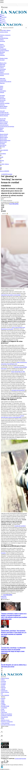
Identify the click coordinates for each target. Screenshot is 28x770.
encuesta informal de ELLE (18, 390)
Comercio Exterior (4, 50)
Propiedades (3, 49)
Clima (1, 36)
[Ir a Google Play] (5, 744)
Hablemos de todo (4, 74)
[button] (14, 98)
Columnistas (3, 80)
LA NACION (4, 174)
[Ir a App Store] (5, 747)
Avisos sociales (3, 123)
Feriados (2, 101)
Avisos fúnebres (4, 122)
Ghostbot (3, 553)
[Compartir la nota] (2, 207)
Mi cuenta (4, 23)
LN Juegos (2, 95)
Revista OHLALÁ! (4, 134)
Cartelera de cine (4, 112)
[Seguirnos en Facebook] (2, 728)
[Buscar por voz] (26, 27)
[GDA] (5, 763)
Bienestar (2, 70)
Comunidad (3, 69)
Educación (2, 66)
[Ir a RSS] (2, 740)
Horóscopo (3, 100)
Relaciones (3, 596)
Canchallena (3, 91)
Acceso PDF (3, 118)
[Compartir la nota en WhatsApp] (3, 207)
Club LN (3, 21)
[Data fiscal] (2, 767)
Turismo (2, 97)
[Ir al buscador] (2, 9)
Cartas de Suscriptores (5, 81)
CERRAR (2, 0)
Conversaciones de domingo (7, 126)
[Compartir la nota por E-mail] (5, 211)
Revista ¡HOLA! (3, 135)
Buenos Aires (3, 63)
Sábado (2, 128)
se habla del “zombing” (20, 526)
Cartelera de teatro (4, 114)
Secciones (4, 17)
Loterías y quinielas (4, 103)
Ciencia (2, 72)
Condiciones (18, 758)
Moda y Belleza (3, 106)
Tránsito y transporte (5, 35)
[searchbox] (13, 27)
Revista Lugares (4, 137)
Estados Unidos (4, 58)
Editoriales (2, 78)
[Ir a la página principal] (14, 13)
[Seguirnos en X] (2, 732)
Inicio (3, 15)
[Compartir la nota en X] (3, 211)
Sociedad (9, 174)
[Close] (2, 668)
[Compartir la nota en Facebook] (2, 211)
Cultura (2, 67)
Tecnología (2, 98)
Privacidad (23, 758)
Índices (2, 53)
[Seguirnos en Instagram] (2, 736)
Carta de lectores (4, 125)
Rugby (1, 87)
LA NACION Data (4, 38)
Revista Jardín (3, 142)
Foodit (3, 19)
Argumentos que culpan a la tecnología (10, 295)
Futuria (2, 44)
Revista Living (3, 139)
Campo (2, 47)
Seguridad (2, 64)
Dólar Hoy (2, 46)
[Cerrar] (22, 25)
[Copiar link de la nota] (2, 209)
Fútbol (1, 86)
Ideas (1, 129)
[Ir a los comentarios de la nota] (3, 205)
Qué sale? (2, 111)
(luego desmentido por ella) (18, 371)
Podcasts (2, 104)
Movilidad (2, 52)
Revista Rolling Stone (5, 140)
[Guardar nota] (2, 205)
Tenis (1, 89)
